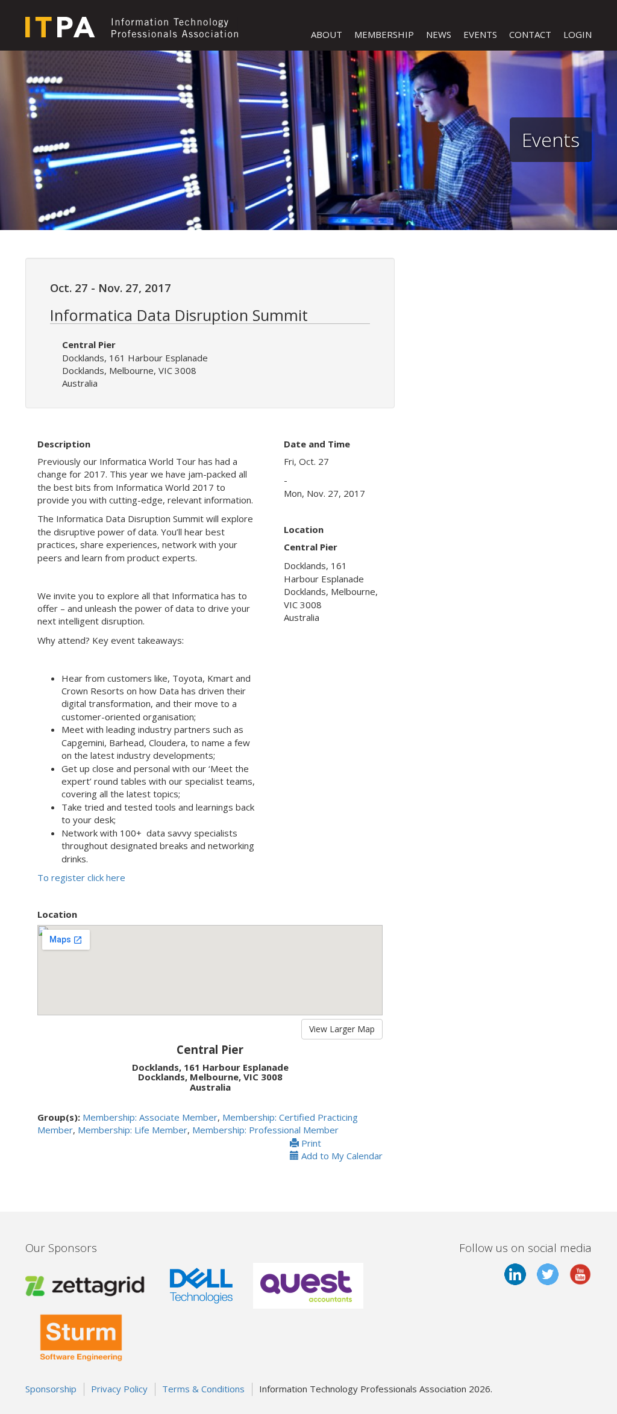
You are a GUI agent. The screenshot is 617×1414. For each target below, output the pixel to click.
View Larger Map (342, 1029)
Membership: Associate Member (150, 1117)
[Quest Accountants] (308, 1285)
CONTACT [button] (530, 34)
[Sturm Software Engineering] (81, 1336)
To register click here (81, 877)
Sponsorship (51, 1389)
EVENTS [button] (480, 34)
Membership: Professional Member (265, 1130)
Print (310, 1143)
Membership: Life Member (132, 1130)
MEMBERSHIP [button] (384, 34)
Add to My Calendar (341, 1156)
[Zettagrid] (87, 1285)
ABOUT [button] (326, 34)
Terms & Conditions (203, 1389)
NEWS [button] (438, 34)
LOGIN (577, 34)
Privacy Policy (119, 1389)
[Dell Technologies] (201, 1285)
